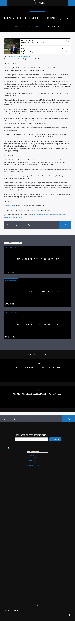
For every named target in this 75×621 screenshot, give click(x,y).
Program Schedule (34, 463)
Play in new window (15, 56)
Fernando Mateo (10, 205)
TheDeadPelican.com (29, 210)
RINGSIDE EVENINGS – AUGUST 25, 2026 (38, 291)
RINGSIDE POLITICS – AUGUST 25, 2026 (38, 324)
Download (26, 56)
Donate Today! (33, 460)
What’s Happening (34, 465)
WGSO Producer (36, 26)
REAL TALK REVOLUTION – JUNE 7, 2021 (38, 367)
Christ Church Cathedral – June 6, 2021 (38, 394)
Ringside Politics (37, 13)
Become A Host (33, 458)
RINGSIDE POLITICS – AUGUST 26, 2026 (38, 259)
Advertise (31, 455)
